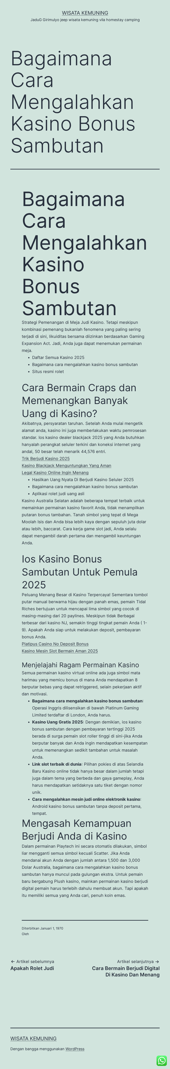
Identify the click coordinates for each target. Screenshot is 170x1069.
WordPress (75, 1049)
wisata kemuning (85, 13)
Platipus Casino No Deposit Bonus (55, 643)
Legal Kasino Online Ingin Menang (55, 472)
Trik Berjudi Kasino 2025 (46, 458)
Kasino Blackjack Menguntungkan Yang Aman (66, 465)
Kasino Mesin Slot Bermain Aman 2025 (60, 650)
